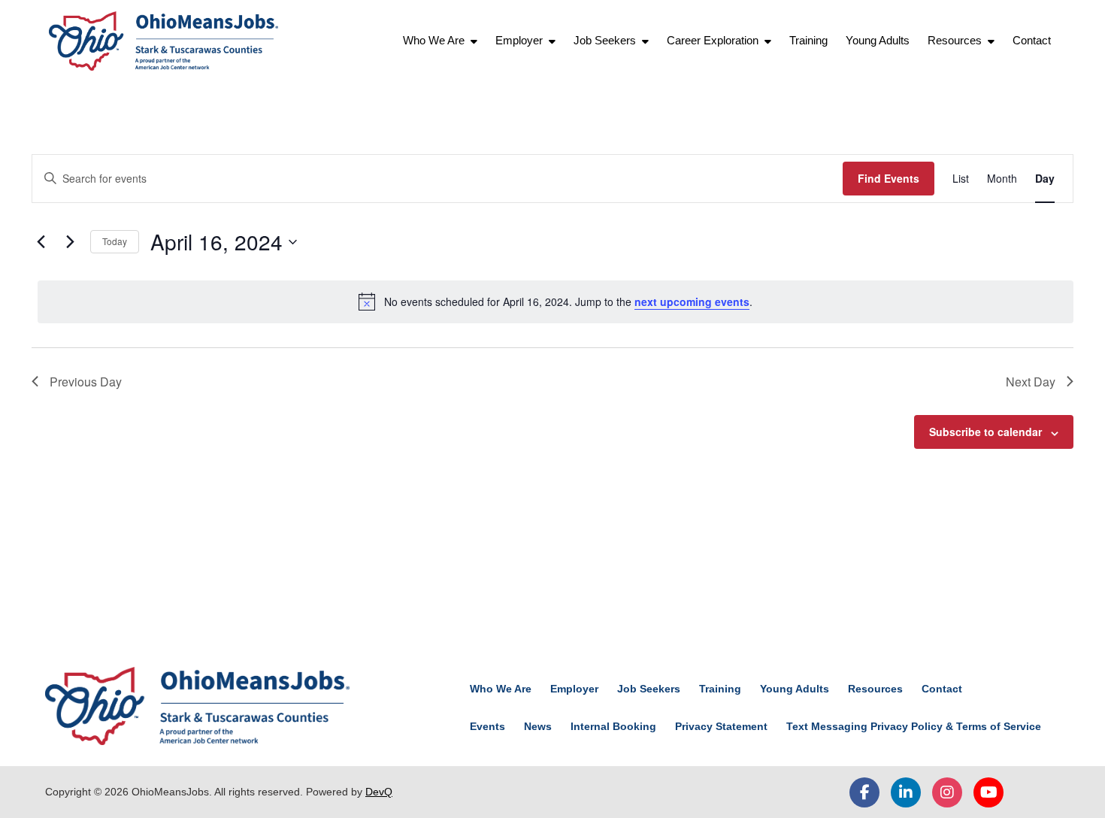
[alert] (555, 301)
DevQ (378, 792)
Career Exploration (712, 40)
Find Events (888, 178)
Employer (519, 40)
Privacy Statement (721, 726)
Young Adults (878, 40)
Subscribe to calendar (985, 431)
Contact (1032, 40)
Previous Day (86, 381)
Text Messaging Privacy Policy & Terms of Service (913, 726)
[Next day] (70, 242)
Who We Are (434, 40)
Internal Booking (613, 726)
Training (808, 40)
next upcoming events (691, 301)
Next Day (1030, 381)
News (538, 726)
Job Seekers (605, 40)
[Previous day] (41, 242)
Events (487, 726)
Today (114, 241)
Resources (955, 40)
